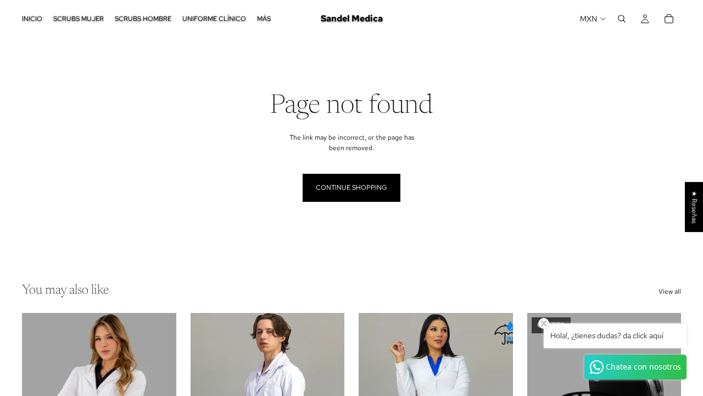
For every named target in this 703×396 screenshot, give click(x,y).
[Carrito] (669, 19)
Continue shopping (351, 187)
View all (670, 291)
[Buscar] (622, 19)
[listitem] (264, 18)
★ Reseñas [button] (694, 207)
